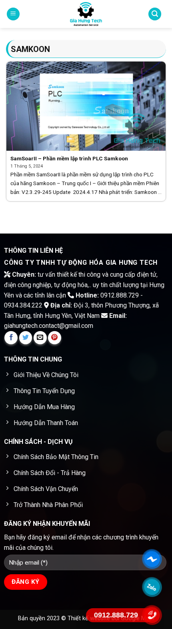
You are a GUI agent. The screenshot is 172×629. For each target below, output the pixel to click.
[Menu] (13, 14)
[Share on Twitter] (25, 337)
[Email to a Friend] (40, 337)
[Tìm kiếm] (154, 14)
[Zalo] (152, 587)
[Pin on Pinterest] (54, 337)
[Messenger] (152, 559)
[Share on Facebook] (11, 337)
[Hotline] (152, 615)
